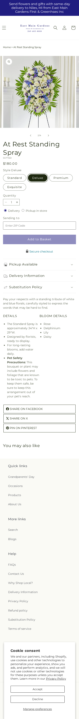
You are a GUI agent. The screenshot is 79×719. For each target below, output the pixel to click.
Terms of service (19, 629)
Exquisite (14, 187)
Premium (60, 178)
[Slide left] (30, 135)
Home (7, 47)
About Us (14, 504)
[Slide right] (48, 135)
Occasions (15, 486)
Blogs (12, 539)
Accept (38, 689)
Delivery (14, 211)
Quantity (9, 195)
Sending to (17, 218)
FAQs (12, 564)
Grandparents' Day (21, 477)
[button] (55, 27)
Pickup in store (36, 211)
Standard (14, 178)
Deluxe (37, 178)
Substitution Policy (21, 619)
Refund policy (18, 610)
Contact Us (16, 574)
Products (14, 495)
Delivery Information (23, 592)
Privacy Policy (56, 678)
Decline (37, 699)
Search (13, 530)
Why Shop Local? (20, 583)
